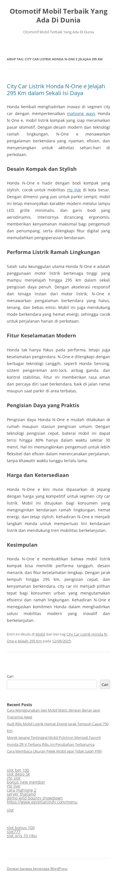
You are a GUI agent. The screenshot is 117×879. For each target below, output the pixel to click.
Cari (10, 676)
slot (10, 810)
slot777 (13, 831)
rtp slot (13, 778)
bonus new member (26, 782)
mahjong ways (81, 113)
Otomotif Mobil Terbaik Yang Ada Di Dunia (59, 15)
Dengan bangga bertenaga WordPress (37, 868)
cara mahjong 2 (21, 790)
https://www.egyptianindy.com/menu (42, 802)
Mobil (40, 634)
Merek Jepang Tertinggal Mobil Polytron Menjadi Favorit (54, 737)
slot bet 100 (18, 770)
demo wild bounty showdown (35, 798)
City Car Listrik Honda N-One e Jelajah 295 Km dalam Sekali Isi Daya (56, 89)
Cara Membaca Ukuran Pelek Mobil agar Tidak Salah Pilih (54, 751)
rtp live (74, 189)
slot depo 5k (18, 774)
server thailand (21, 794)
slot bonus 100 (21, 827)
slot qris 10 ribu (22, 835)
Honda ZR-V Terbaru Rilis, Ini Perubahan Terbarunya (51, 744)
